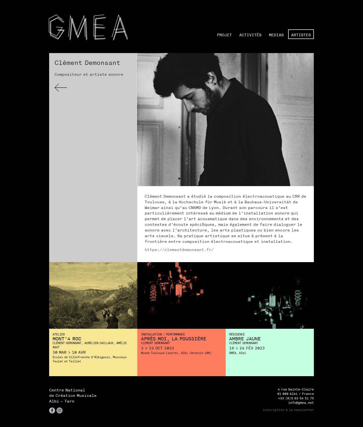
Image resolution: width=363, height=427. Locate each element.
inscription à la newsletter (288, 410)
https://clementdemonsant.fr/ (179, 249)
